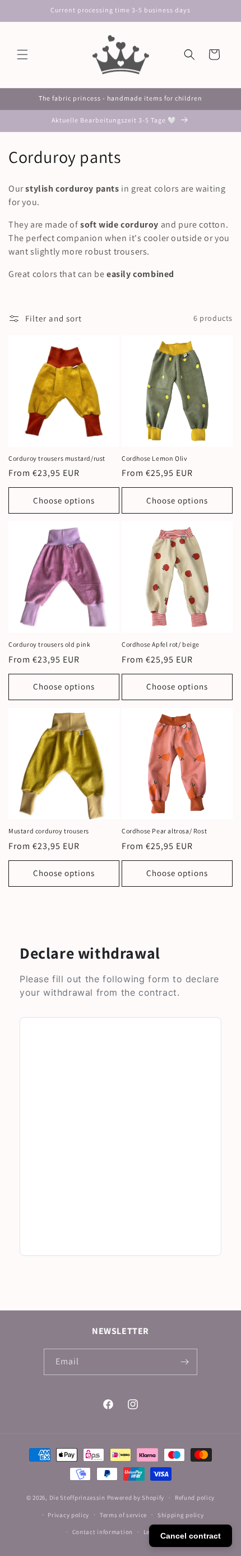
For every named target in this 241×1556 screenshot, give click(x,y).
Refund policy (195, 1497)
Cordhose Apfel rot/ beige (161, 644)
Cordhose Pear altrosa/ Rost (164, 831)
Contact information (102, 1532)
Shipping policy (180, 1515)
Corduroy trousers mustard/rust (56, 458)
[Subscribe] (184, 1362)
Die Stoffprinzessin (78, 1497)
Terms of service (123, 1515)
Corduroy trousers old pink (49, 644)
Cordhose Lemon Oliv (154, 458)
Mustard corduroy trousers (48, 831)
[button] (22, 54)
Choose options (64, 500)
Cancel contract (190, 1535)
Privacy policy (68, 1515)
